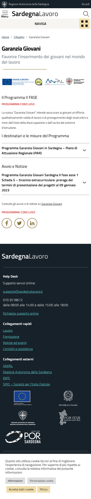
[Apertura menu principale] (7, 13)
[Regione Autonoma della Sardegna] (5, 4)
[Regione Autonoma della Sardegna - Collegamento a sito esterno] (23, 417)
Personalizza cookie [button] (41, 481)
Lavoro (35, 13)
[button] (46, 182)
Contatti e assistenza (18, 348)
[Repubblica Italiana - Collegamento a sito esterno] (68, 397)
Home (5, 37)
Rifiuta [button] (44, 489)
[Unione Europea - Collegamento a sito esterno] (23, 397)
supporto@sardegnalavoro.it (23, 291)
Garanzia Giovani (51, 203)
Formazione (11, 336)
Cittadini (19, 37)
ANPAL (8, 365)
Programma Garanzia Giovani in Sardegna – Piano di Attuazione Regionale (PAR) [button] (39, 150)
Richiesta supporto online (21, 313)
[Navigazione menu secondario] (84, 24)
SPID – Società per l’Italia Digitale (26, 384)
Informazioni (15, 481)
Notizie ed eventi (15, 342)
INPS (6, 378)
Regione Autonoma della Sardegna (29, 4)
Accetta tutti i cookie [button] (21, 489)
